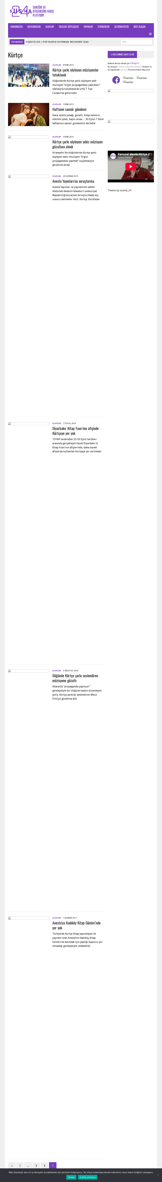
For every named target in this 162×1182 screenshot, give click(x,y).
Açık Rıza (124, 70)
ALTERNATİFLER (121, 27)
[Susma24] (81, 11)
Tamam (71, 1177)
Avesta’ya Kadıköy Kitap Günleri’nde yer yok (76, 925)
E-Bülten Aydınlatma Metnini (129, 67)
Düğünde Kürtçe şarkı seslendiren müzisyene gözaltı (75, 678)
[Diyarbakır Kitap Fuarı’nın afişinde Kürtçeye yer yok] (28, 657)
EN (150, 34)
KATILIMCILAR (34, 27)
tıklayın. (134, 63)
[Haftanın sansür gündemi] (28, 123)
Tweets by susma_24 (119, 190)
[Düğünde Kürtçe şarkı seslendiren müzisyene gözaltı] (28, 905)
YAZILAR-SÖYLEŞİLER (69, 27)
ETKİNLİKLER (103, 27)
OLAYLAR (50, 27)
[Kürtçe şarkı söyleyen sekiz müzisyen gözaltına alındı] (28, 156)
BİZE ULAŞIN (139, 27)
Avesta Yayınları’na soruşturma (73, 181)
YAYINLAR (88, 27)
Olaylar (56, 65)
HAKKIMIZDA (16, 27)
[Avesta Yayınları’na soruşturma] (28, 410)
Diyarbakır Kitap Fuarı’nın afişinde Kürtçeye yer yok (75, 430)
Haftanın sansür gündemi (69, 109)
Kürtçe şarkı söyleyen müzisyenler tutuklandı (75, 72)
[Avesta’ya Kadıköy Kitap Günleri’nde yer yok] (28, 1152)
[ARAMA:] (136, 41)
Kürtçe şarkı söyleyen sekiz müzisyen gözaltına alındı (77, 144)
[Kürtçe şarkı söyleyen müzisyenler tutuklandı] (28, 84)
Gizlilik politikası (88, 1177)
